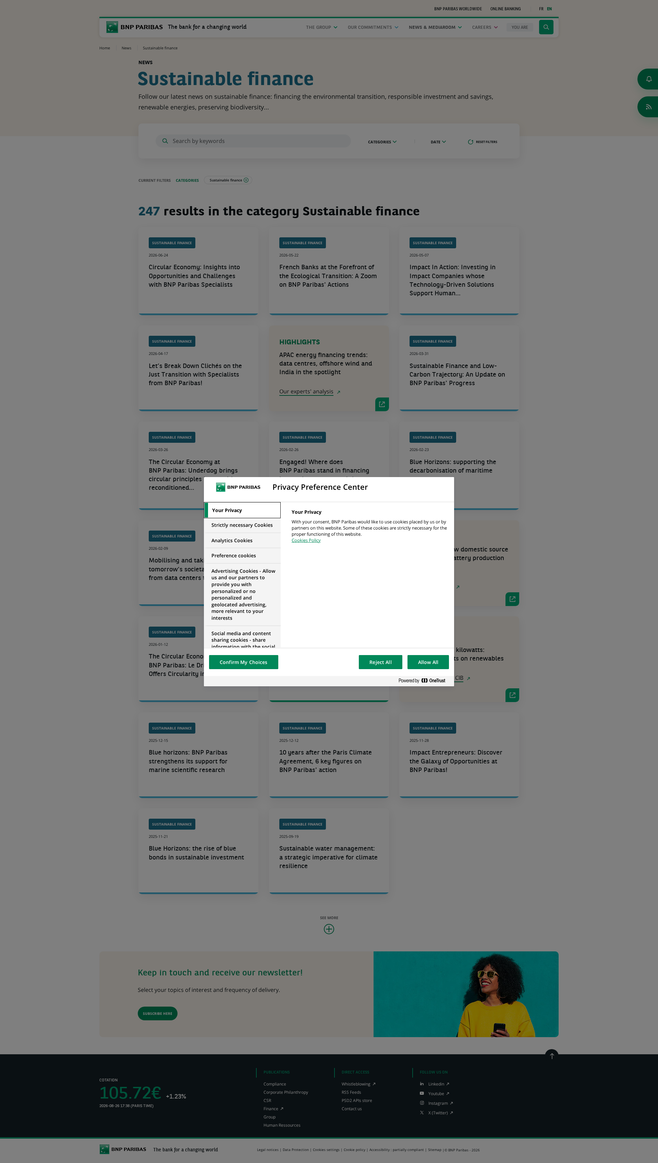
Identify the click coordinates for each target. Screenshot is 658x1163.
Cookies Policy (306, 540)
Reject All (380, 662)
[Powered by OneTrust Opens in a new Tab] (425, 681)
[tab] (242, 510)
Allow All (428, 662)
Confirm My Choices (244, 662)
